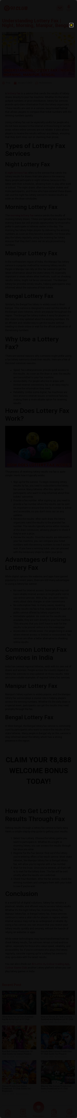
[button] (71, 25)
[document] (38, 559)
